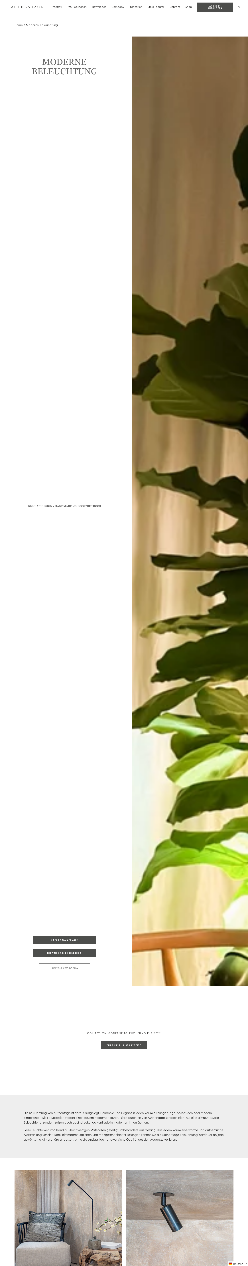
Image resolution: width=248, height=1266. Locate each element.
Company (117, 6)
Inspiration (136, 6)
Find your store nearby (64, 967)
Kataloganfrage (64, 940)
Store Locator (156, 6)
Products (57, 6)
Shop (189, 6)
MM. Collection (77, 6)
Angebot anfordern (215, 7)
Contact (175, 6)
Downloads (99, 6)
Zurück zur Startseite (124, 1045)
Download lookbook (64, 953)
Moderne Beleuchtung (42, 25)
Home (19, 25)
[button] (238, 1263)
